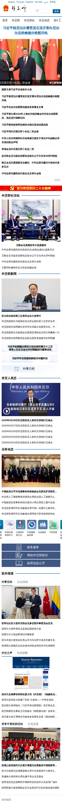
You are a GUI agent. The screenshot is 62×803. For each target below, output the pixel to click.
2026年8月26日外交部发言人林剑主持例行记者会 (27, 431)
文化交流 (33, 724)
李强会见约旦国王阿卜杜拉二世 (18, 149)
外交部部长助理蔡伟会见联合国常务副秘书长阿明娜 (28, 338)
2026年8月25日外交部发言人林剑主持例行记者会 (27, 437)
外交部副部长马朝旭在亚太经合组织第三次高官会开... (29, 321)
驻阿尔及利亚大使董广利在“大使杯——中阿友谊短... (28, 699)
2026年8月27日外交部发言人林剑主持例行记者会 (27, 425)
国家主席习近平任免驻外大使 (17, 89)
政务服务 (33, 547)
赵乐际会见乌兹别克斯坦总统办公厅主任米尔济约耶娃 (29, 156)
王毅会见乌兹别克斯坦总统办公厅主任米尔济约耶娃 (28, 255)
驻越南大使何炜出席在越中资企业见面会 (22, 776)
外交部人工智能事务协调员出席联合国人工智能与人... (29, 496)
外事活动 (7, 581)
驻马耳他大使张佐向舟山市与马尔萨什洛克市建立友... (29, 640)
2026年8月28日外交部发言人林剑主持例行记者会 (27, 420)
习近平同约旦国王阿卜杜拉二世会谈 (20, 131)
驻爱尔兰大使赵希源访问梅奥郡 (18, 634)
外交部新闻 (9, 273)
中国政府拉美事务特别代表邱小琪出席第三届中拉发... (29, 502)
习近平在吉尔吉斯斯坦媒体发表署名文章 (22, 107)
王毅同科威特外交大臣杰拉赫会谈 (19, 267)
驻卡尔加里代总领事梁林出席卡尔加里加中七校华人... (29, 770)
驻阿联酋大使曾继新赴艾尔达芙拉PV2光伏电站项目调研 (30, 787)
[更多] (57, 180)
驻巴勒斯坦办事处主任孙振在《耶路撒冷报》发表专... (29, 711)
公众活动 (22, 581)
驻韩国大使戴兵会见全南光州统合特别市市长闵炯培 (28, 645)
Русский (38, 2)
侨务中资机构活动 (12, 724)
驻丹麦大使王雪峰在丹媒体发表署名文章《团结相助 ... (30, 716)
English (11, 2)
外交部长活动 (11, 195)
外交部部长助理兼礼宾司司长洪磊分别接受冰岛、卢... (29, 326)
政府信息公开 (36, 563)
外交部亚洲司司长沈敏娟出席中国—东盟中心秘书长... (29, 508)
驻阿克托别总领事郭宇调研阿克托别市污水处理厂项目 (29, 782)
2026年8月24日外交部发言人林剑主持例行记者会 (27, 442)
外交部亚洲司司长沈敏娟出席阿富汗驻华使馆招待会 (28, 513)
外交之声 (7, 652)
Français (20, 2)
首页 (5, 20)
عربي (46, 2)
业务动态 (8, 449)
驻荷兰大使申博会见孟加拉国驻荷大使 (21, 628)
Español (29, 2)
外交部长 (29, 20)
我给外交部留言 (37, 555)
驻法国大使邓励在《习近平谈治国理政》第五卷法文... (29, 705)
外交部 (16, 20)
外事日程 (29, 368)
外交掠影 (22, 652)
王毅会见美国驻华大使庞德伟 (31, 245)
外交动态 (44, 20)
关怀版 (53, 2)
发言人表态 (9, 378)
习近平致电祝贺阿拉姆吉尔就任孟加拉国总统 (25, 124)
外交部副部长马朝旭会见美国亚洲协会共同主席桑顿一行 (31, 332)
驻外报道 (8, 573)
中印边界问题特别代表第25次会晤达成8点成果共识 (28, 249)
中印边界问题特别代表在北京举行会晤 (21, 173)
